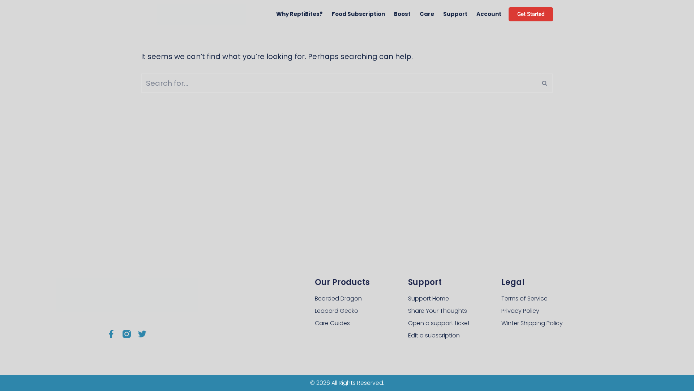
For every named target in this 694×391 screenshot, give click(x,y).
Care (427, 14)
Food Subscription (358, 14)
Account (488, 14)
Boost (402, 14)
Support (455, 14)
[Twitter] (142, 334)
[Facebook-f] (111, 334)
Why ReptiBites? (299, 14)
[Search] (545, 83)
